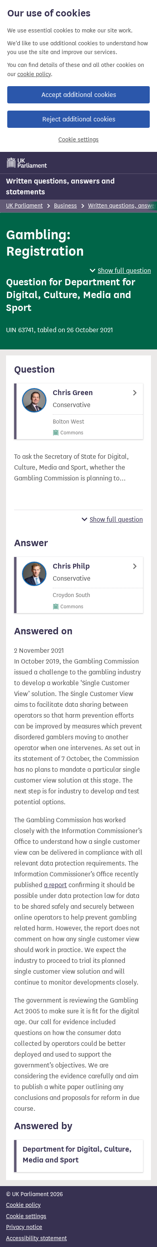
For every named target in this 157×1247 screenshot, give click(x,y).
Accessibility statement (36, 1238)
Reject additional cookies (78, 119)
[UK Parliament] (27, 163)
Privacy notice (24, 1227)
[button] (120, 270)
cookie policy (34, 74)
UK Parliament (24, 205)
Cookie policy (23, 1205)
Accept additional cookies (78, 95)
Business (65, 205)
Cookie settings (78, 139)
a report (55, 885)
